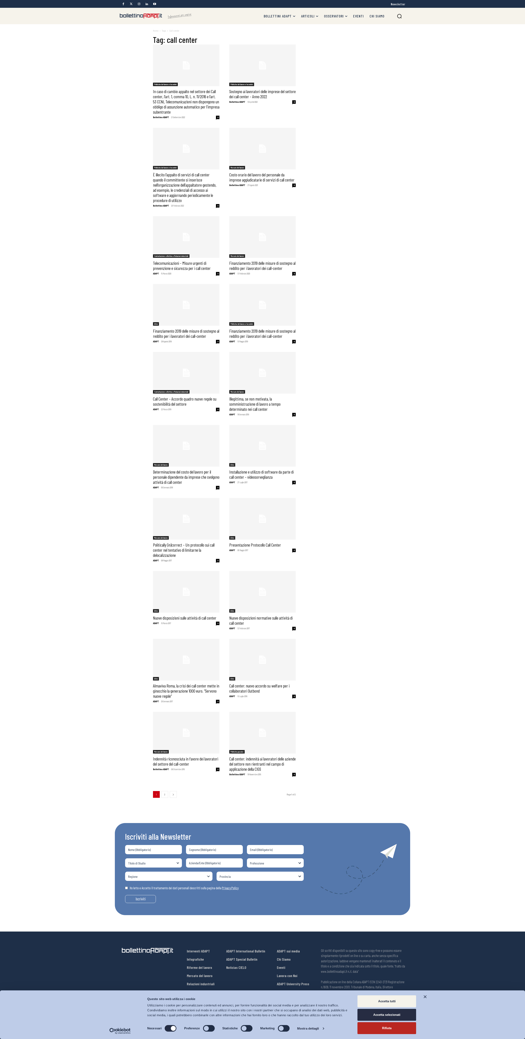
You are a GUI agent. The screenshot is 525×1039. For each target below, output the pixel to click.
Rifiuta (386, 1028)
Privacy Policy (230, 888)
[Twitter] (131, 4)
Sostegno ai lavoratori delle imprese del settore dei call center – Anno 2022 (262, 94)
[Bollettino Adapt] (156, 16)
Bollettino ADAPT (161, 117)
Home (155, 30)
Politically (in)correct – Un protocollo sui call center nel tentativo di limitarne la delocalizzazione (184, 550)
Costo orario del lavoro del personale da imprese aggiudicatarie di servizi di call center (261, 177)
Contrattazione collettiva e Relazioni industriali (171, 256)
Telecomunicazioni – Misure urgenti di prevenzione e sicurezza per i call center (182, 265)
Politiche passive (237, 751)
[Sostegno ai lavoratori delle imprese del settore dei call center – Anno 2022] (262, 65)
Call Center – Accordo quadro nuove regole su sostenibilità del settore (184, 401)
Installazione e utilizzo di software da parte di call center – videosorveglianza (261, 474)
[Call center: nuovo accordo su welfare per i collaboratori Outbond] (262, 659)
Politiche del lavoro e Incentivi (165, 84)
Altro (156, 324)
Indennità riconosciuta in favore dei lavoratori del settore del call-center (185, 761)
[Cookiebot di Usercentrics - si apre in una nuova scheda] (120, 1031)
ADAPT (156, 273)
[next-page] (173, 794)
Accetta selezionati (386, 1014)
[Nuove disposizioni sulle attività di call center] (186, 592)
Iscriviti (141, 898)
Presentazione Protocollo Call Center (255, 544)
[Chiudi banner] (425, 996)
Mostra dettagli (308, 1028)
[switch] (209, 1028)
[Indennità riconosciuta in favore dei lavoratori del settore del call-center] (186, 733)
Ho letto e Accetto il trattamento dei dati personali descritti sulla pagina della (184, 888)
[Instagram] (139, 4)
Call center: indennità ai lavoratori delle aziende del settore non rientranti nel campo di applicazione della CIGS (262, 764)
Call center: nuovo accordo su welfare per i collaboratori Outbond (259, 688)
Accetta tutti (387, 1001)
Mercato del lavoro (237, 167)
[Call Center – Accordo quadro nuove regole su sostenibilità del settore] (186, 373)
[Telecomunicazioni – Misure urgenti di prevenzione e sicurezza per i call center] (186, 237)
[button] (399, 16)
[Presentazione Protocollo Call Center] (262, 519)
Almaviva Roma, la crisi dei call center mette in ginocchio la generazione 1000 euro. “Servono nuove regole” (186, 691)
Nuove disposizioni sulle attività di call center (184, 617)
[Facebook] (123, 4)
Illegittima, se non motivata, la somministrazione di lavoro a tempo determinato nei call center (255, 404)
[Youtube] (154, 4)
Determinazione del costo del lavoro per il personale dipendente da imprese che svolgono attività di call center (186, 477)
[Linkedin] (146, 4)
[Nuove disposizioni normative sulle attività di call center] (262, 592)
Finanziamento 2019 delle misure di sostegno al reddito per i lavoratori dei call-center (262, 265)
